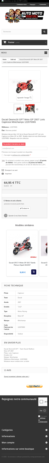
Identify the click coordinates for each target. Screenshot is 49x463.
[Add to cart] (33, 271)
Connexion (43, 4)
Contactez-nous (22, 4)
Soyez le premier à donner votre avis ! (16, 376)
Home (4, 59)
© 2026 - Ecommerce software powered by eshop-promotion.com (23, 457)
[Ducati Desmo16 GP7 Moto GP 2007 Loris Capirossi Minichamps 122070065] (19, 109)
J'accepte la (17, 155)
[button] (4, 256)
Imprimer (8, 174)
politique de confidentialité (20, 155)
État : (3, 130)
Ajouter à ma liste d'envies (17, 216)
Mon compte (8, 442)
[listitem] (22, 253)
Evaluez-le (25, 208)
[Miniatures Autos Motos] (24, 15)
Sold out (13, 59)
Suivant (37, 109)
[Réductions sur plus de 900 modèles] (24, 1)
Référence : (6, 127)
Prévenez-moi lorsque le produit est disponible (17, 152)
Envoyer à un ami (11, 170)
